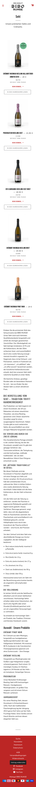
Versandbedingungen (18, 755)
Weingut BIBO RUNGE (18, 777)
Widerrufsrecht (18, 758)
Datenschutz (18, 748)
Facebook (19, 766)
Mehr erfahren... (17, 87)
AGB (18, 752)
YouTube (19, 772)
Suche (18, 739)
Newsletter (18, 742)
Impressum (18, 745)
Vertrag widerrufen (18, 762)
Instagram (19, 769)
